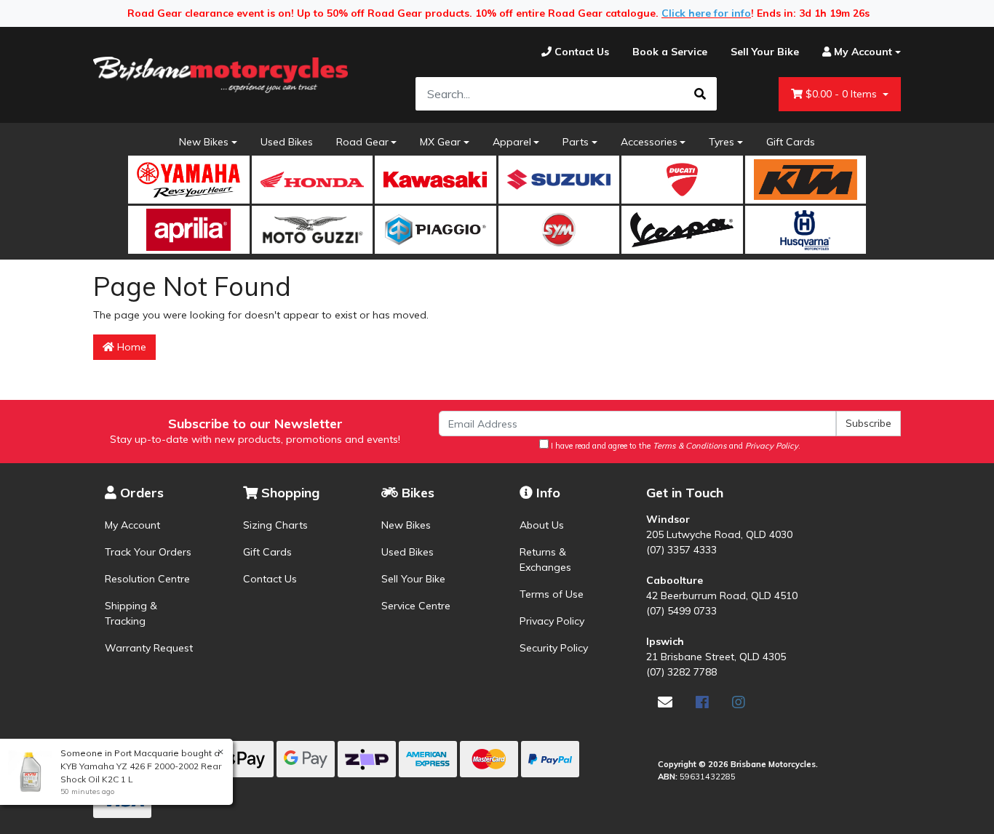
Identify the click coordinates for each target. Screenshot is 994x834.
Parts (575, 141)
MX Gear (440, 141)
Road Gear (362, 141)
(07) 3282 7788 (681, 671)
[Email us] (665, 702)
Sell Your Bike (413, 578)
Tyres (721, 141)
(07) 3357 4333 (681, 549)
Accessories (649, 141)
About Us (542, 525)
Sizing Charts (275, 525)
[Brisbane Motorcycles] (220, 75)
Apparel (512, 141)
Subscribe (868, 423)
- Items (843, 93)
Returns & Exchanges (545, 559)
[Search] (700, 94)
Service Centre (415, 605)
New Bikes (203, 141)
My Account (132, 525)
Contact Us (270, 578)
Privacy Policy (552, 620)
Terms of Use (552, 594)
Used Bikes (287, 141)
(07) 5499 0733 (681, 610)
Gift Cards (790, 141)
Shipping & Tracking (131, 613)
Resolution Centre (147, 578)
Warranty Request (149, 647)
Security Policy (554, 647)
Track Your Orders (148, 551)
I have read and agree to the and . (674, 446)
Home (130, 346)
